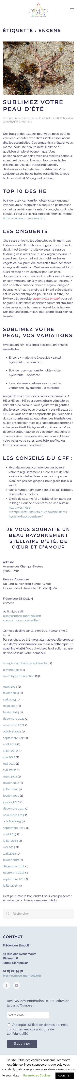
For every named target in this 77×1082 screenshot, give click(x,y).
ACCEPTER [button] (64, 1075)
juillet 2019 (10, 841)
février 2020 (11, 795)
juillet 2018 (10, 885)
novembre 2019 (13, 815)
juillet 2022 (10, 751)
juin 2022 (9, 757)
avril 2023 (9, 699)
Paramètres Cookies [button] (37, 1075)
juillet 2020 (10, 789)
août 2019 (9, 834)
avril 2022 (9, 770)
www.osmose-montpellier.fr (21, 620)
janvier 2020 (11, 802)
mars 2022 (10, 776)
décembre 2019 (13, 808)
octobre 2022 (12, 731)
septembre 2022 (14, 738)
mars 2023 (10, 706)
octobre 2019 (12, 821)
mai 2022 (9, 763)
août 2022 (9, 744)
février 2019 (11, 860)
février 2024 (11, 693)
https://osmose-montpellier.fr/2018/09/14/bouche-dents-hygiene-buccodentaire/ (38, 512)
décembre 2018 (13, 866)
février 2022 (11, 783)
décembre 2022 (13, 718)
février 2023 (11, 712)
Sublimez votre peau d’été (33, 105)
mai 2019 (9, 847)
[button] (72, 10)
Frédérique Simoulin (26, 118)
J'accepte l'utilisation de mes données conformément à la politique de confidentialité (37, 1029)
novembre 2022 (13, 725)
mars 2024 (10, 686)
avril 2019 (9, 853)
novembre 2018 (13, 873)
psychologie (11, 670)
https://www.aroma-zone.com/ (24, 218)
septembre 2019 (14, 828)
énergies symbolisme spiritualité (25, 663)
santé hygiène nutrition (17, 121)
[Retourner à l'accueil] (38, 10)
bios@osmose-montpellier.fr (22, 616)
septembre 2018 (14, 879)
